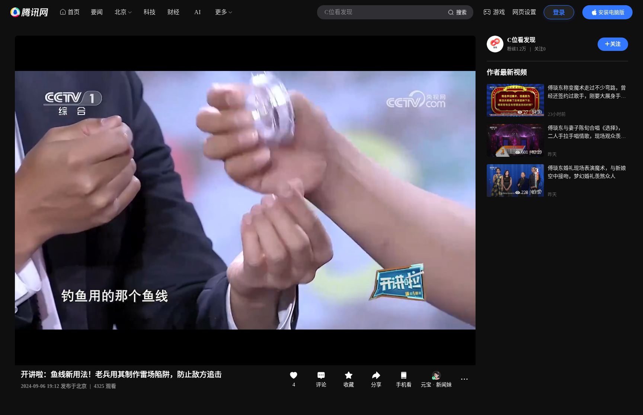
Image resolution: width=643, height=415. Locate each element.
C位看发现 (521, 40)
